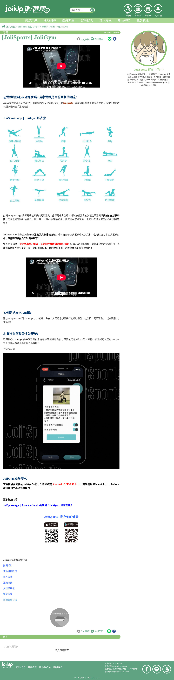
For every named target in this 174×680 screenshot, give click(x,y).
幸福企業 (148, 8)
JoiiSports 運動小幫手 (29, 26)
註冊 (160, 16)
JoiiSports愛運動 (128, 15)
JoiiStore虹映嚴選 (138, 15)
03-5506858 (117, 663)
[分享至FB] (114, 39)
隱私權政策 (45, 667)
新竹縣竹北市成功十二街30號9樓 (125, 669)
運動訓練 (50, 20)
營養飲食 (87, 20)
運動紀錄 (7, 582)
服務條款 (32, 667)
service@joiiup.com (120, 666)
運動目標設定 (10, 571)
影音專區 (124, 20)
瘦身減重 (68, 20)
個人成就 (7, 577)
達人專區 (105, 20)
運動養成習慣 (10, 600)
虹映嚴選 (138, 8)
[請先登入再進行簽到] (59, 617)
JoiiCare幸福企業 (148, 15)
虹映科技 (83, 678)
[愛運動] (128, 8)
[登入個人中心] (158, 8)
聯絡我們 (58, 667)
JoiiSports (68, 103)
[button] (92, 10)
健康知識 (31, 20)
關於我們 (20, 667)
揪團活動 (7, 565)
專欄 (44, 26)
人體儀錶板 (9, 588)
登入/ (157, 16)
